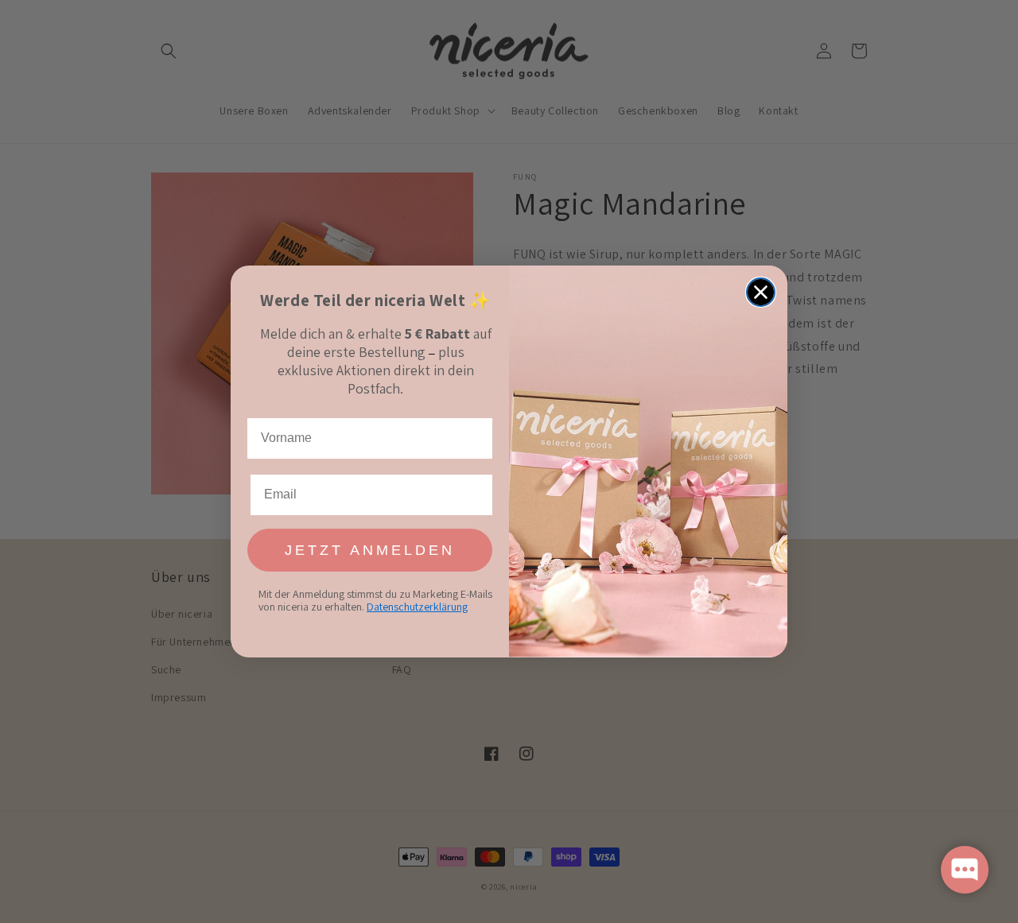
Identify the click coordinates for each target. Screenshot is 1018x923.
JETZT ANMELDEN (370, 550)
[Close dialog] (761, 292)
